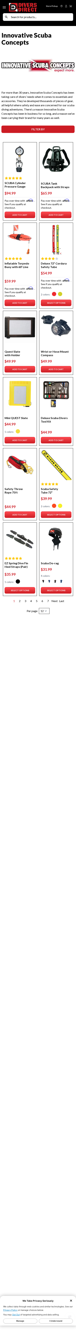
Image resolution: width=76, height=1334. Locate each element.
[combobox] (41, 17)
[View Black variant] (17, 582)
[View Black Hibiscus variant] (55, 582)
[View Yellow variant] (60, 294)
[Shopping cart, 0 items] (70, 6)
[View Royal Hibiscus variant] (61, 582)
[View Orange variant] (54, 294)
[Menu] (4, 6)
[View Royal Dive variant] (49, 582)
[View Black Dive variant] (43, 582)
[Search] (6, 17)
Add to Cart (20, 215)
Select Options (56, 304)
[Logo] (23, 6)
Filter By (38, 129)
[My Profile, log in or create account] (66, 6)
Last (61, 601)
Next (54, 601)
